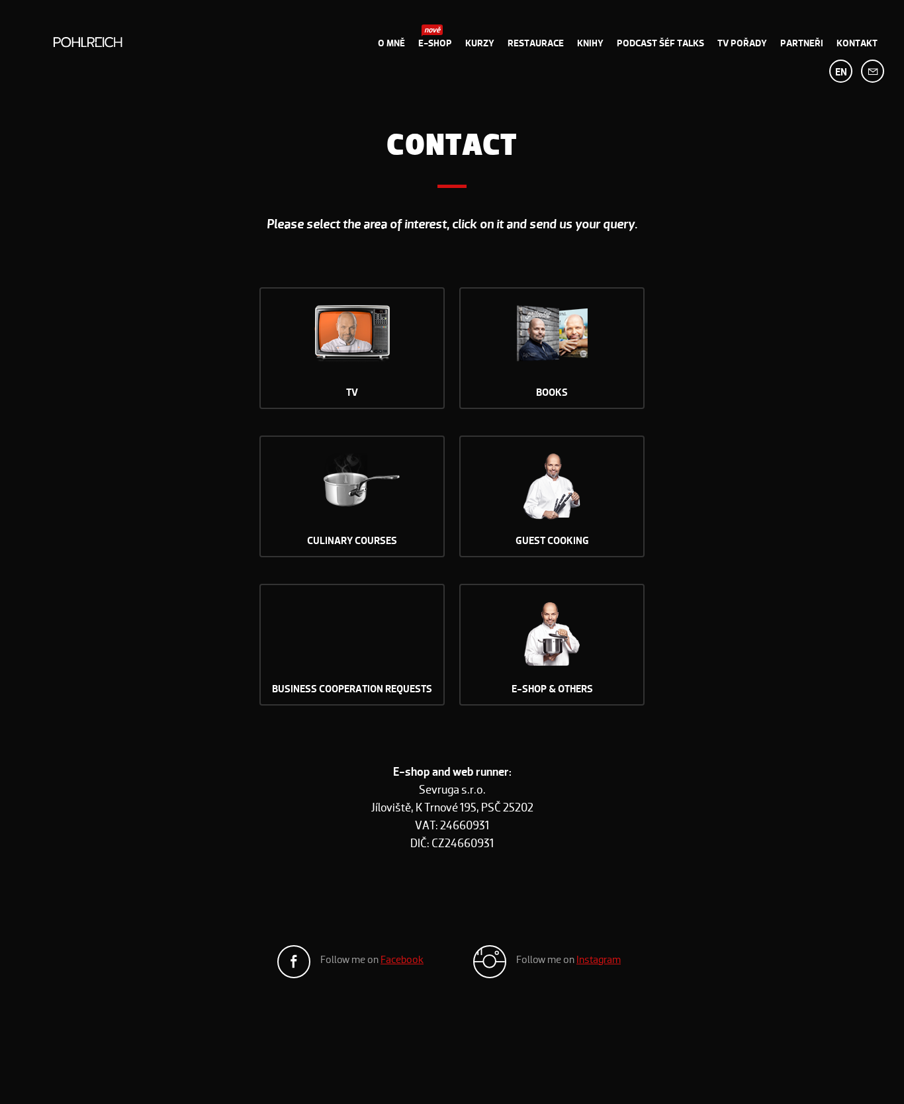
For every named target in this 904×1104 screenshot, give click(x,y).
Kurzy (479, 43)
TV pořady (742, 43)
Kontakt (857, 43)
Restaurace (536, 43)
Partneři (801, 43)
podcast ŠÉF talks (660, 43)
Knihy (590, 43)
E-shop (435, 43)
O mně (391, 43)
